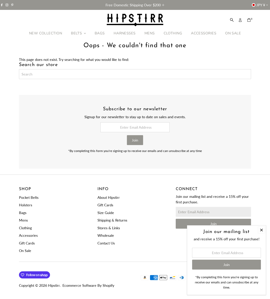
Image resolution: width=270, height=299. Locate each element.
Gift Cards (27, 243)
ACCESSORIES (203, 33)
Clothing (25, 228)
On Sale (25, 250)
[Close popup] (261, 229)
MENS (149, 33)
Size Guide (105, 212)
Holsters (25, 205)
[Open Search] (232, 20)
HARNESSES (125, 33)
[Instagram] (7, 5)
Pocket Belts (29, 197)
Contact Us (106, 243)
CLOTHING (173, 33)
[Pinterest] (12, 5)
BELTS (77, 33)
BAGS (100, 33)
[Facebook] (2, 5)
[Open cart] (249, 20)
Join (135, 140)
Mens (23, 220)
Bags (22, 212)
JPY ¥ (260, 5)
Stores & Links (108, 228)
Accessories (28, 235)
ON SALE (233, 33)
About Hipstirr (108, 197)
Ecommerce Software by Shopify (88, 285)
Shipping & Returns (112, 220)
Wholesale (105, 235)
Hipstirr (54, 285)
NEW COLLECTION (45, 33)
